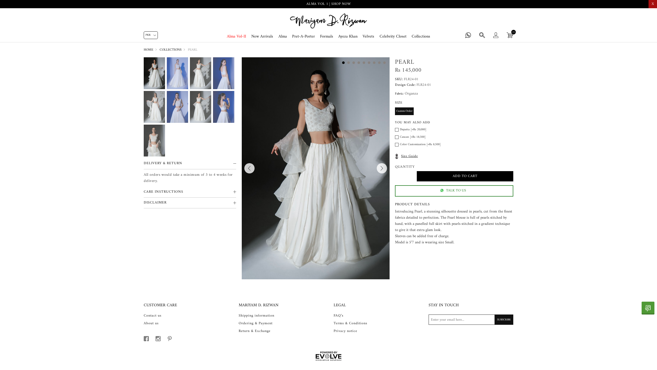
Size (398, 103)
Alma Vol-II (236, 36)
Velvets (368, 36)
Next (382, 168)
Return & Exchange (254, 331)
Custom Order (404, 111)
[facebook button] (146, 338)
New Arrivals (262, 36)
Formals (326, 36)
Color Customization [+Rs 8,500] (420, 144)
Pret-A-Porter (303, 36)
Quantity (405, 167)
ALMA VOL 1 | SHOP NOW (328, 4)
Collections (421, 36)
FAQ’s (338, 315)
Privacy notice (345, 331)
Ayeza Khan (348, 36)
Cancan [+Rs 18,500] (413, 137)
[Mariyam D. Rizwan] (328, 21)
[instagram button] (158, 338)
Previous (249, 168)
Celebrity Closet (393, 36)
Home (148, 50)
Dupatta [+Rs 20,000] (413, 129)
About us (151, 323)
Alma (282, 36)
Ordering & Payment (256, 323)
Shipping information (256, 315)
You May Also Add (412, 122)
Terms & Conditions (350, 323)
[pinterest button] (169, 338)
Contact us (152, 315)
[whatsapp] (648, 308)
